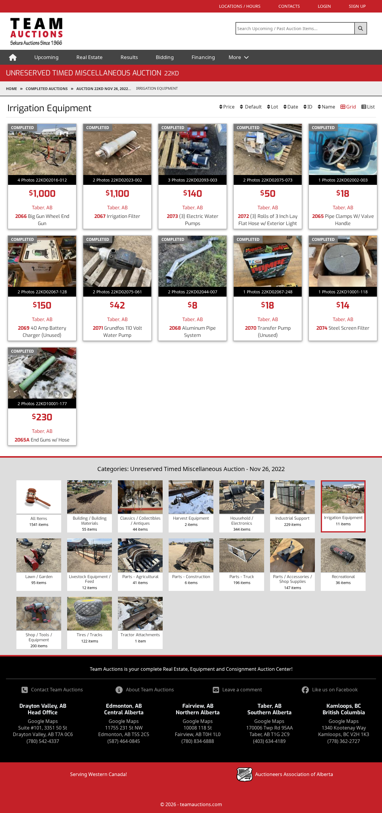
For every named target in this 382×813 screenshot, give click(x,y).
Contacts (289, 6)
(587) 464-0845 (123, 741)
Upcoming (46, 57)
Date (292, 106)
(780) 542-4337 (43, 741)
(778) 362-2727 (343, 741)
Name (328, 106)
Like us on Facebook (335, 689)
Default (253, 106)
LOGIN (324, 6)
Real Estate (89, 57)
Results (129, 57)
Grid (351, 106)
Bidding (165, 57)
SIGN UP (357, 6)
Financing (203, 57)
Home (11, 88)
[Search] (361, 28)
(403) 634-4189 (269, 741)
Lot (274, 106)
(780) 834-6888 (197, 741)
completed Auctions (47, 88)
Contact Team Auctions (57, 689)
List (371, 106)
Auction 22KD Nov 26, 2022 (102, 88)
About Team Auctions (150, 689)
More (235, 57)
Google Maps (43, 721)
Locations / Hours (240, 6)
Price (229, 106)
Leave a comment (242, 689)
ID (309, 106)
